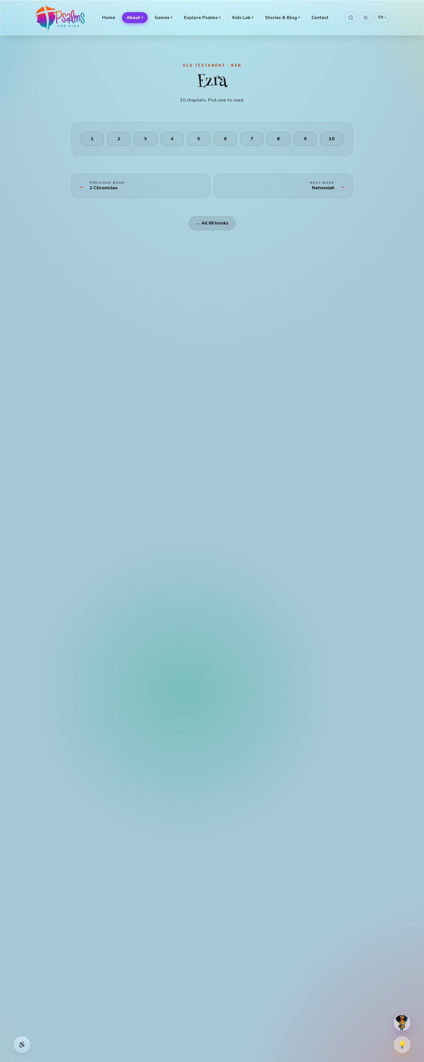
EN (382, 17)
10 (332, 139)
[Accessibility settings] (22, 1045)
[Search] (350, 17)
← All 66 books (212, 223)
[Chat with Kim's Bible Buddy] (402, 1023)
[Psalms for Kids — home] (60, 17)
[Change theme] (365, 17)
